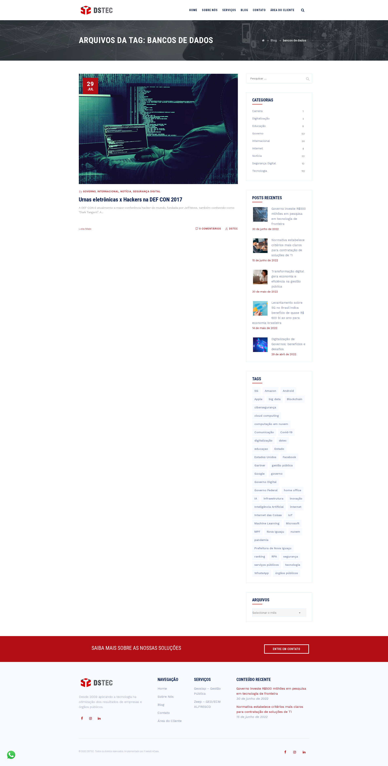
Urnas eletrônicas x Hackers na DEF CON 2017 (130, 199)
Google (259, 473)
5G (256, 390)
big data (274, 399)
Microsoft (292, 523)
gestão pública (282, 465)
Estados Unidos (265, 457)
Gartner (259, 465)
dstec (283, 440)
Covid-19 (286, 432)
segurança (290, 556)
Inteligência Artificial (269, 506)
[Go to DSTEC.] (263, 40)
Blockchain (294, 399)
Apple (258, 399)
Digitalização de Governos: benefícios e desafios (288, 344)
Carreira (257, 111)
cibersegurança (265, 407)
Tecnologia (259, 170)
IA (255, 498)
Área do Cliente (282, 10)
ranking (259, 556)
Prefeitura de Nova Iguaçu (272, 548)
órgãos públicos (286, 573)
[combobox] (279, 612)
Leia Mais (85, 228)
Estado (279, 448)
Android (288, 390)
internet (295, 506)
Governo (89, 191)
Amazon (270, 390)
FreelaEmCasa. (151, 751)
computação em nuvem (271, 424)
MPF (257, 531)
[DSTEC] (97, 10)
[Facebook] (82, 718)
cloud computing (266, 415)
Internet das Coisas (268, 515)
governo (277, 473)
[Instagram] (91, 718)
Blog (244, 10)
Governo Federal (265, 490)
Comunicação (264, 432)
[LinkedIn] (99, 718)
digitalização (263, 440)
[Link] (302, 10)
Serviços (229, 10)
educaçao (261, 448)
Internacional (108, 191)
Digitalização (261, 118)
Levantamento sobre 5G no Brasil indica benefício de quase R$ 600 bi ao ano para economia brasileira (278, 313)
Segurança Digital (146, 191)
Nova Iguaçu (275, 531)
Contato (259, 10)
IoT (290, 515)
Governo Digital (265, 482)
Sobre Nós (210, 10)
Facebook (289, 457)
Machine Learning (266, 523)
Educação (259, 125)
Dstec (233, 228)
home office (292, 490)
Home (193, 10)
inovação (296, 498)
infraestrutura (273, 498)
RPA (274, 556)
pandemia (261, 540)
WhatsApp (261, 573)
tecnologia (292, 564)
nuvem (295, 531)
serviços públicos (266, 564)
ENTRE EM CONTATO (286, 649)
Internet (257, 148)
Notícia (125, 191)
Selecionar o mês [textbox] (264, 612)
